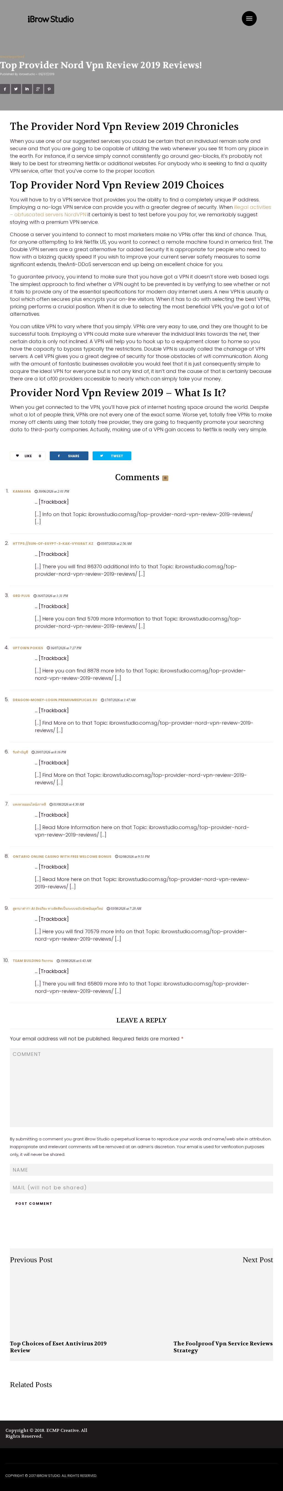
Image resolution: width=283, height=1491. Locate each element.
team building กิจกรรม (33, 960)
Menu (249, 18)
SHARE (68, 456)
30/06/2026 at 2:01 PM (53, 491)
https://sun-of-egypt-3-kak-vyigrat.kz (53, 543)
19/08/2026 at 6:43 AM (76, 961)
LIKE (33, 456)
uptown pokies (28, 648)
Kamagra (22, 491)
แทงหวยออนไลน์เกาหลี (29, 804)
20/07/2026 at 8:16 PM (50, 752)
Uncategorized (12, 57)
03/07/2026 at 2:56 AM (116, 544)
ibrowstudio (27, 74)
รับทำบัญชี (20, 752)
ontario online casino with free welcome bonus (62, 856)
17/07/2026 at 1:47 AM (120, 700)
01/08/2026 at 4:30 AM (68, 804)
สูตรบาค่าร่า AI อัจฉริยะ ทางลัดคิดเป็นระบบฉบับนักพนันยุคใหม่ (58, 908)
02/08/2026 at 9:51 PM (134, 857)
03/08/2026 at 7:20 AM (126, 909)
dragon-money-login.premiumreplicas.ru (55, 700)
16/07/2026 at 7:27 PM (66, 648)
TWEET (111, 456)
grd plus (21, 595)
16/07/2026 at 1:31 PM (52, 596)
